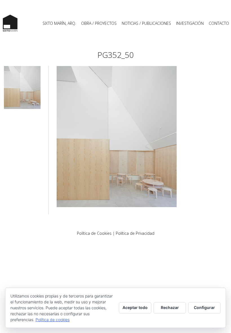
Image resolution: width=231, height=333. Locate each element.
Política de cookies (52, 319)
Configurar (204, 307)
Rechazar (170, 307)
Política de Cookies (94, 233)
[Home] (10, 23)
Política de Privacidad (135, 233)
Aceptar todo (135, 307)
